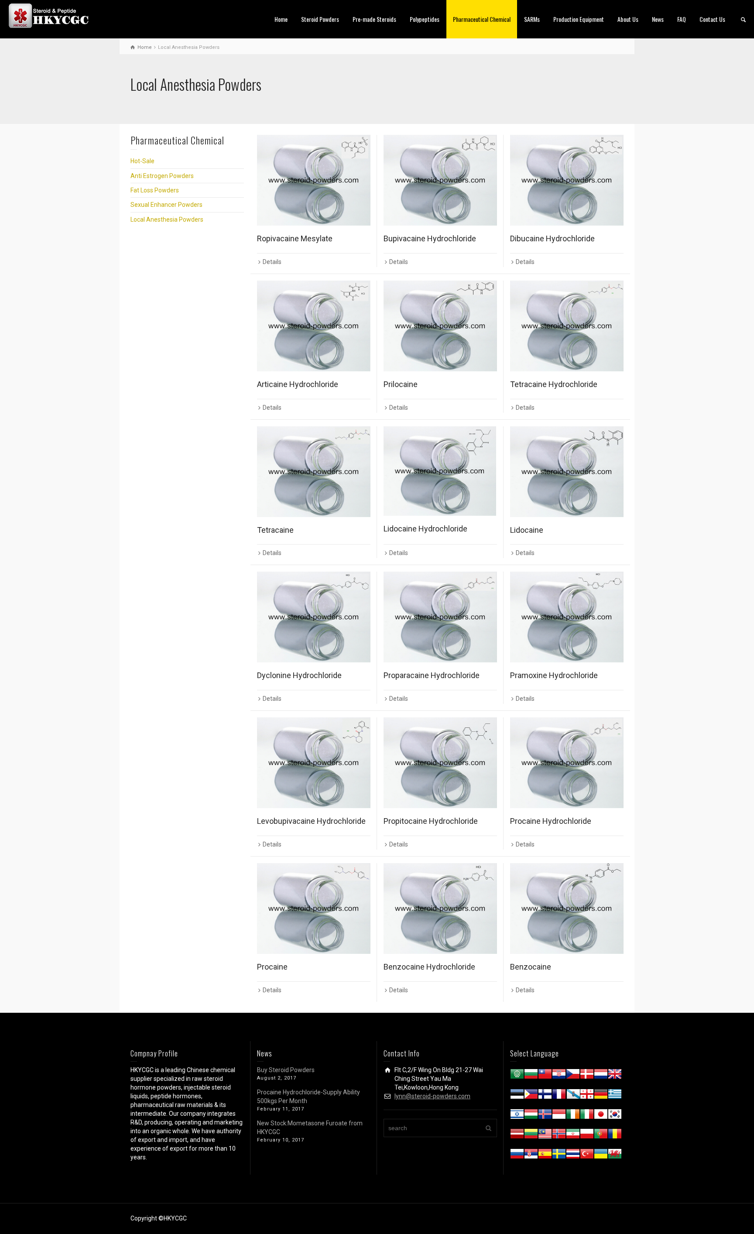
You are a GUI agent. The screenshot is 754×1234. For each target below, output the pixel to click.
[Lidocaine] (567, 471)
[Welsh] (615, 1155)
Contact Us (712, 19)
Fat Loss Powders (154, 190)
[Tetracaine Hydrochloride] (567, 326)
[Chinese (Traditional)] (545, 1075)
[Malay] (545, 1135)
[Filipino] (531, 1095)
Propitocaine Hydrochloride (431, 821)
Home (281, 19)
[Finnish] (545, 1095)
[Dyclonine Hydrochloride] (313, 617)
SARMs (532, 19)
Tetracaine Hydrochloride (553, 384)
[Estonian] (517, 1095)
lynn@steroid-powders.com (432, 1096)
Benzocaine (530, 966)
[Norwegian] (559, 1135)
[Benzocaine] (567, 908)
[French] (559, 1095)
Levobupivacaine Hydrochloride (311, 821)
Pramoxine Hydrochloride (554, 675)
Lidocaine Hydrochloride (425, 528)
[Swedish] (559, 1155)
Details (272, 261)
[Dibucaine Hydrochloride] (567, 180)
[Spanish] (545, 1155)
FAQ (681, 19)
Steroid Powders (320, 19)
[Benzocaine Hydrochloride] (440, 908)
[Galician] (573, 1095)
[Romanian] (615, 1135)
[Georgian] (587, 1095)
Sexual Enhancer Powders (166, 204)
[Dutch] (601, 1075)
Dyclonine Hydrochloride (299, 675)
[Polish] (587, 1135)
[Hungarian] (531, 1115)
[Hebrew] (517, 1115)
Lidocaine (526, 530)
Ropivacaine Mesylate (294, 238)
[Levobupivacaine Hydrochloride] (313, 762)
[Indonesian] (559, 1115)
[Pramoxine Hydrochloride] (567, 617)
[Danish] (587, 1075)
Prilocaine (401, 384)
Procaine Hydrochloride (550, 821)
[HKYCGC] (52, 15)
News (658, 19)
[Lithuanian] (531, 1135)
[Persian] (573, 1135)
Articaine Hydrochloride (297, 384)
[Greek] (615, 1095)
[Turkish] (587, 1155)
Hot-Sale (142, 161)
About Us (627, 19)
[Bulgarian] (531, 1075)
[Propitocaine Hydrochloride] (440, 762)
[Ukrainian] (601, 1155)
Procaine (272, 966)
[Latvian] (517, 1135)
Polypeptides (424, 19)
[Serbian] (531, 1155)
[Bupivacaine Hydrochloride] (440, 180)
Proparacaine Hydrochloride (432, 675)
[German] (601, 1095)
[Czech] (573, 1075)
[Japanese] (601, 1115)
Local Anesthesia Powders (166, 219)
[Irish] (573, 1115)
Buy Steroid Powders (286, 1069)
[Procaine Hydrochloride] (567, 762)
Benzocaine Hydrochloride (429, 966)
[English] (615, 1075)
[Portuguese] (601, 1135)
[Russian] (517, 1155)
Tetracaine (275, 530)
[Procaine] (313, 908)
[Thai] (573, 1155)
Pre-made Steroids (374, 19)
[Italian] (587, 1115)
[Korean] (615, 1115)
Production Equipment (578, 19)
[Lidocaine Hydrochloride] (440, 471)
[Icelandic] (545, 1115)
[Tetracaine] (313, 471)
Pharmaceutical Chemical (482, 19)
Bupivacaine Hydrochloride (430, 238)
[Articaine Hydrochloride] (313, 326)
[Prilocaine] (440, 326)
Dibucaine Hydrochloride (552, 238)
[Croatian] (559, 1075)
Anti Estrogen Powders (162, 175)
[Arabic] (517, 1075)
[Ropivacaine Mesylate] (313, 180)
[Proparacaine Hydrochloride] (440, 617)
